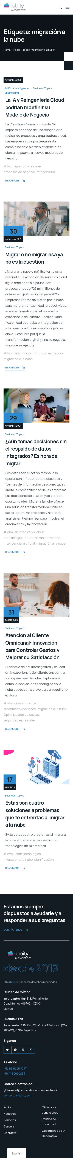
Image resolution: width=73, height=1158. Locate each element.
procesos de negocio (19, 172)
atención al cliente (21, 703)
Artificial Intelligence (17, 88)
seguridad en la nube (19, 720)
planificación (44, 859)
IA (8, 166)
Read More (12, 180)
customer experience (20, 709)
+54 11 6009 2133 (14, 1074)
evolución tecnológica (24, 854)
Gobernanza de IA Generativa (53, 1133)
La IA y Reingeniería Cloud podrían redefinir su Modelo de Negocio (34, 107)
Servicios (10, 1120)
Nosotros (10, 1114)
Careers (9, 1126)
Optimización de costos (22, 714)
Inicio (7, 1107)
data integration (16, 538)
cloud (40, 532)
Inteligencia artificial (19, 543)
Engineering (12, 92)
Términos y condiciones (50, 1110)
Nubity (14, 982)
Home (7, 49)
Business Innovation (22, 353)
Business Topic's (42, 88)
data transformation (45, 538)
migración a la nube (26, 166)
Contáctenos (13, 929)
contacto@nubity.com (18, 1095)
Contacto (10, 1133)
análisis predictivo (21, 532)
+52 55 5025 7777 (15, 1069)
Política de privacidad (49, 1121)
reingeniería (45, 172)
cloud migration (51, 353)
